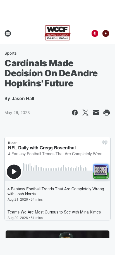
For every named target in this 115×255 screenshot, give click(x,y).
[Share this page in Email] (96, 112)
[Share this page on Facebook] (75, 112)
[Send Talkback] (95, 33)
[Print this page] (107, 112)
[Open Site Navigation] (7, 33)
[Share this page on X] (85, 112)
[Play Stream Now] (105, 33)
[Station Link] (57, 33)
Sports (10, 53)
